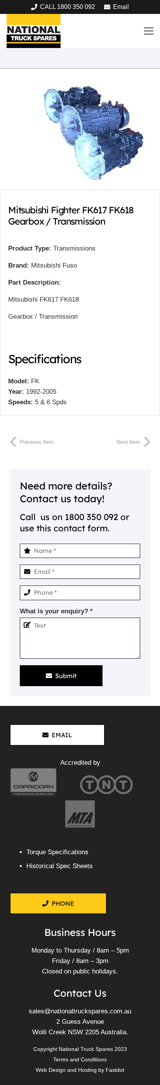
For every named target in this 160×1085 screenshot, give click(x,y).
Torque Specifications (57, 852)
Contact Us (80, 993)
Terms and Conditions (80, 1059)
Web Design (51, 1070)
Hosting (87, 1070)
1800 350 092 (91, 517)
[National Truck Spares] (34, 31)
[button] (149, 31)
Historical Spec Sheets (59, 866)
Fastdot (115, 1070)
